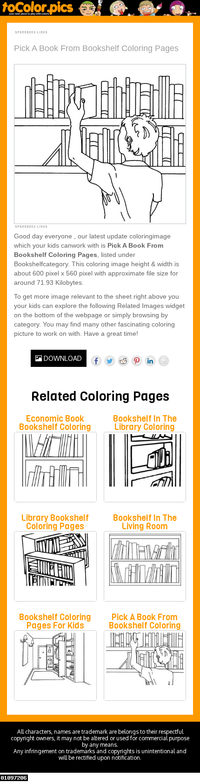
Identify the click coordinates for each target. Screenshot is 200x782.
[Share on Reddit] (123, 360)
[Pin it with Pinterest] (136, 360)
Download (62, 358)
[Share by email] (163, 360)
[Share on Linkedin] (150, 360)
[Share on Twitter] (109, 360)
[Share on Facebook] (96, 360)
